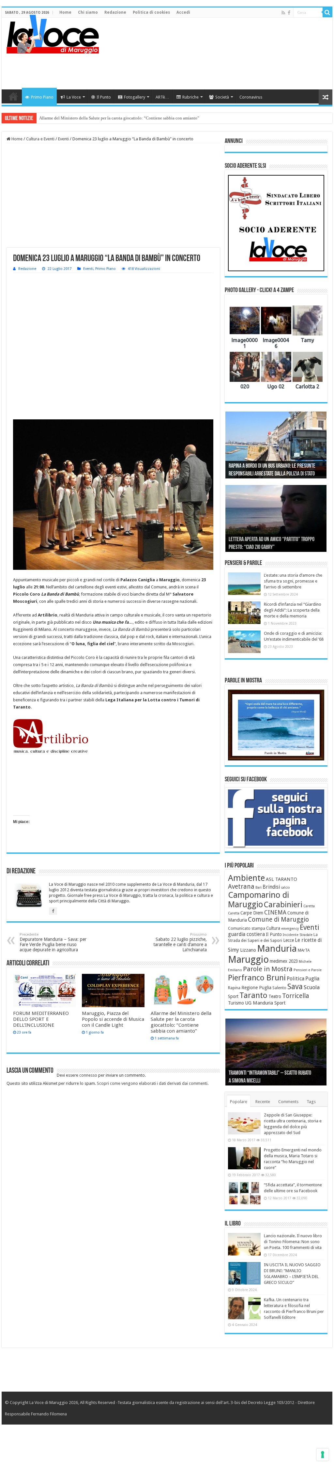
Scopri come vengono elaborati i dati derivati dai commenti (152, 1083)
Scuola (312, 987)
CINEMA (275, 912)
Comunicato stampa (246, 928)
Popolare (238, 1101)
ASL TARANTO (281, 879)
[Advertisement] (208, 68)
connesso (88, 1075)
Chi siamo (88, 12)
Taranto (253, 995)
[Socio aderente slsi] (276, 223)
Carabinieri (283, 904)
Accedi (183, 12)
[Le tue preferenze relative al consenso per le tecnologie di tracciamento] (322, 1454)
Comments (288, 1101)
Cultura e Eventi (40, 138)
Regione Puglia (256, 987)
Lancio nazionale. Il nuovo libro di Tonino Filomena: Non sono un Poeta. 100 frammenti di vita (293, 1241)
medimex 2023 (284, 961)
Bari (258, 887)
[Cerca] (327, 12)
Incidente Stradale (297, 935)
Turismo (236, 1003)
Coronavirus (250, 97)
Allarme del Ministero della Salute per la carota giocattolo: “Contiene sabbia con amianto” (119, 118)
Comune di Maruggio (278, 919)
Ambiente (246, 878)
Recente (262, 1101)
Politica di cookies (151, 12)
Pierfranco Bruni (257, 977)
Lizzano (248, 950)
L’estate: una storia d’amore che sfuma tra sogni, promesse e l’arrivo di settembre (293, 581)
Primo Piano (42, 97)
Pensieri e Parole (308, 970)
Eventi (63, 138)
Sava (295, 986)
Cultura (273, 928)
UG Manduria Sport (265, 1003)
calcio (285, 887)
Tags (311, 1101)
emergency (290, 929)
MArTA (304, 950)
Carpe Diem (251, 912)
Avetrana (241, 886)
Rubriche (190, 97)
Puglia (312, 979)
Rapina (234, 988)
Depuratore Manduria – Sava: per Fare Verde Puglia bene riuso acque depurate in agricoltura (53, 942)
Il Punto (104, 97)
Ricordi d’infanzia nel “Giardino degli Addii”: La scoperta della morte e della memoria (292, 610)
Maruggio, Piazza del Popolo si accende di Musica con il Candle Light (113, 1019)
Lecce (288, 940)
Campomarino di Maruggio (258, 899)
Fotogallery (134, 97)
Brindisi (271, 887)
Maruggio (248, 959)
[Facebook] (289, 13)
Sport (233, 996)
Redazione (115, 12)
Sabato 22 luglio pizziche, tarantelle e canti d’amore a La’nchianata (180, 942)
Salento (279, 988)
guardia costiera (246, 934)
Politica (295, 978)
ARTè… (162, 97)
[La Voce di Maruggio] (53, 32)
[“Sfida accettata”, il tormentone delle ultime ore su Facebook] (244, 1193)
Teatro (274, 996)
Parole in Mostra (268, 969)
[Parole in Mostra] (276, 725)
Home (65, 12)
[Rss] (283, 13)
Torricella (295, 996)
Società (222, 97)
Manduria (277, 948)
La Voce (74, 97)
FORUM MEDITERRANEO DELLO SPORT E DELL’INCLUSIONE (41, 1019)
